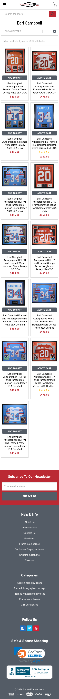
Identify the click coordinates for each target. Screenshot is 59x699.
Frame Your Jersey (29, 543)
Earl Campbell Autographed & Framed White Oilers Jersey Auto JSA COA (14, 143)
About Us (30, 522)
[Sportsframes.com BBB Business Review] (29, 671)
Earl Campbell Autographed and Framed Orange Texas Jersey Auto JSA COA (15, 88)
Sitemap (29, 560)
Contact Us (29, 533)
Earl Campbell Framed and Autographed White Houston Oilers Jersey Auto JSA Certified (14, 320)
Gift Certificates (29, 604)
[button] (54, 31)
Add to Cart (15, 78)
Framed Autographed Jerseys (30, 588)
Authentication (29, 527)
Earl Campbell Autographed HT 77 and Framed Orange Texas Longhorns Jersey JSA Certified (44, 380)
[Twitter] (29, 628)
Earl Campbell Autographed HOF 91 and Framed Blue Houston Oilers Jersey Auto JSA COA (15, 204)
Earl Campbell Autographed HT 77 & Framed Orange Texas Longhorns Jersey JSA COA (44, 204)
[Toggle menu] (4, 4)
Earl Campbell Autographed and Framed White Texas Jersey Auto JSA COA (44, 88)
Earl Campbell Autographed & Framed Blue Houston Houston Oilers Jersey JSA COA (44, 143)
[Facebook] (23, 628)
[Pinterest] (36, 628)
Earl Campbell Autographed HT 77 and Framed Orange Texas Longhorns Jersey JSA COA (44, 263)
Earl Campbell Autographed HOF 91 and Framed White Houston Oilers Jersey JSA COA (15, 263)
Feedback (29, 538)
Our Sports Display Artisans (29, 549)
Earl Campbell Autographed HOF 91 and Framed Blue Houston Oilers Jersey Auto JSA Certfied (44, 321)
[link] (29, 655)
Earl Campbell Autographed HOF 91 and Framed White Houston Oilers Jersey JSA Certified (15, 443)
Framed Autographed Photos (29, 593)
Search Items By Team (29, 582)
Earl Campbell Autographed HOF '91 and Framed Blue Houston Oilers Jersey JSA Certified (15, 380)
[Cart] (55, 4)
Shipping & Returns (29, 554)
